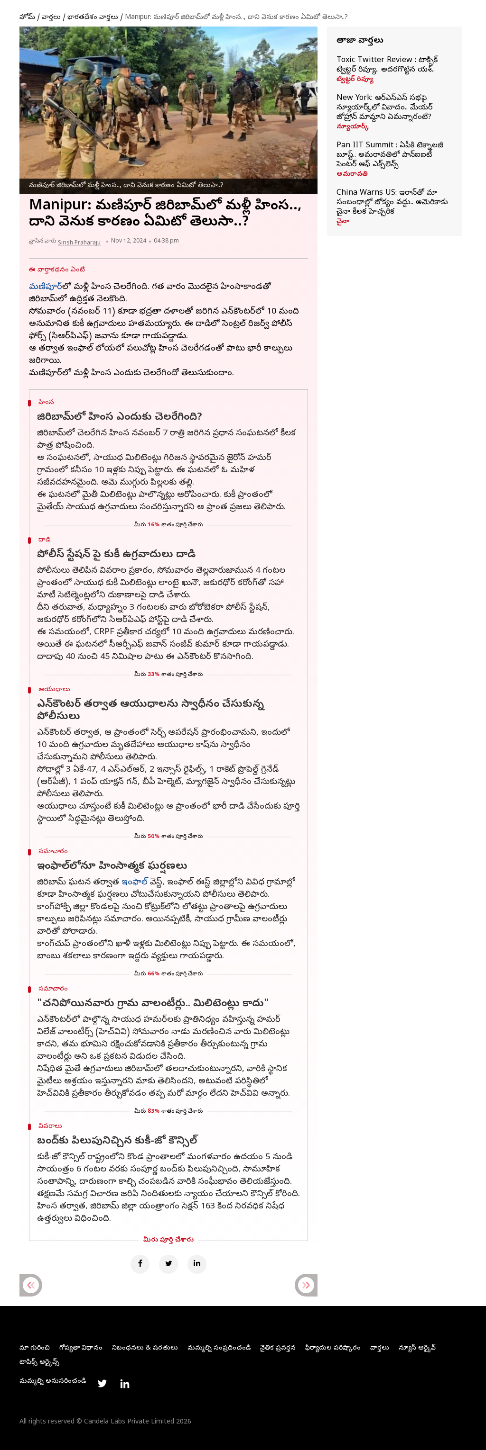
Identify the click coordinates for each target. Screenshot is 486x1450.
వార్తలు (51, 17)
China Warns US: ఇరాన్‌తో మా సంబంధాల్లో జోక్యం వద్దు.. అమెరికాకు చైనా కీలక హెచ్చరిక (392, 203)
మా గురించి (34, 1348)
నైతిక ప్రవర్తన (278, 1348)
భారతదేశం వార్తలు (92, 17)
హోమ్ (27, 17)
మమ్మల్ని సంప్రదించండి (219, 1348)
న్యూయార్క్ (352, 127)
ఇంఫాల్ (135, 883)
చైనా (342, 222)
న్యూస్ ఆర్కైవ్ (417, 1348)
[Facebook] (140, 1264)
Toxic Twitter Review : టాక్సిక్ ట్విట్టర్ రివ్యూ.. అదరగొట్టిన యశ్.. (387, 65)
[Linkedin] (196, 1264)
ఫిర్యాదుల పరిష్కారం (333, 1348)
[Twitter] (168, 1264)
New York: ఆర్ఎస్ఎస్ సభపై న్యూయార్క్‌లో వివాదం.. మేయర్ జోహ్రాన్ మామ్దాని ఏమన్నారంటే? (384, 108)
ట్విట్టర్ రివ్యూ (355, 80)
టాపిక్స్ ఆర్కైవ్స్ (39, 1362)
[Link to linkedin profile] (124, 1383)
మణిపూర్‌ (45, 287)
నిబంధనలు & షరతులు (145, 1348)
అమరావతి (352, 175)
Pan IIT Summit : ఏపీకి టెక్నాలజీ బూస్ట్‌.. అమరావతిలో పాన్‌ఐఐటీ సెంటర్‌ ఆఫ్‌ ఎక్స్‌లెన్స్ (389, 155)
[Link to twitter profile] (102, 1383)
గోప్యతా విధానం (81, 1348)
